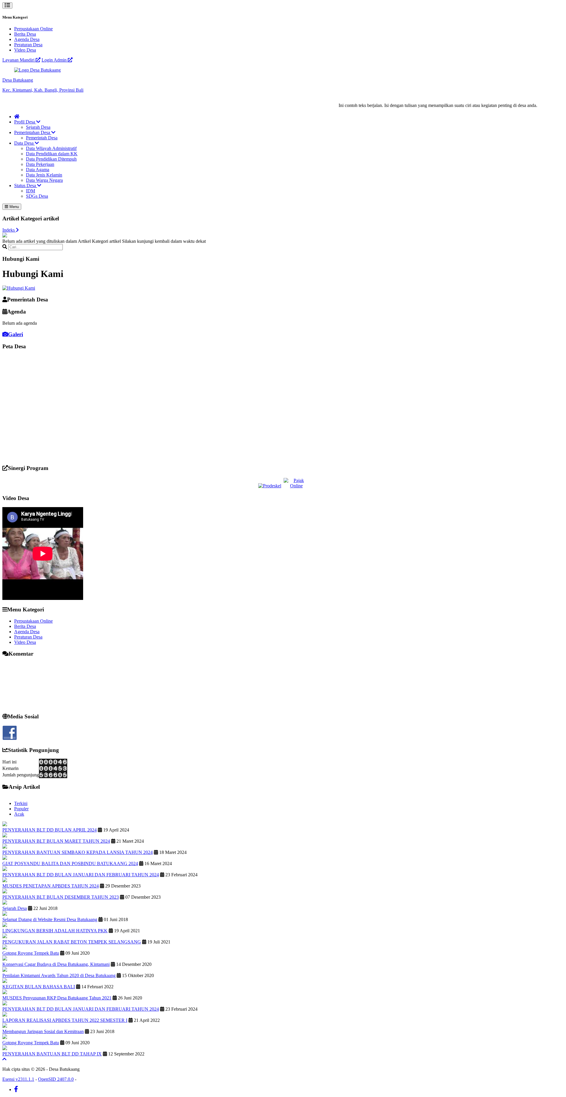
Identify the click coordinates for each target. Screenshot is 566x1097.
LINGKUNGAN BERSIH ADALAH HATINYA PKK (55, 930)
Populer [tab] (21, 808)
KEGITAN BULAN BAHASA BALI (38, 986)
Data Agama (37, 169)
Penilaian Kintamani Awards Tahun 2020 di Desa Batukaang (59, 975)
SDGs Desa (37, 196)
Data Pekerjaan (40, 164)
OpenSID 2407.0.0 (56, 1079)
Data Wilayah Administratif (51, 148)
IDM (30, 190)
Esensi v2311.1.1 (18, 1079)
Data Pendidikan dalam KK (52, 153)
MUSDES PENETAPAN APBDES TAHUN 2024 (50, 885)
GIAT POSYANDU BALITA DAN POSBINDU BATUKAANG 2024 (70, 863)
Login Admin (55, 59)
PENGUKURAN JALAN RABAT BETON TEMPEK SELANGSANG (71, 941)
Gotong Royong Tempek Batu (30, 953)
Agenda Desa (27, 39)
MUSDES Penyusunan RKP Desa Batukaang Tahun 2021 (56, 997)
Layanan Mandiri (19, 59)
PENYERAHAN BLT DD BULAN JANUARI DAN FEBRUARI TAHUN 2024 (80, 874)
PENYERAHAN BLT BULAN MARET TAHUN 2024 (56, 841)
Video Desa (25, 49)
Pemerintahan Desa (32, 132)
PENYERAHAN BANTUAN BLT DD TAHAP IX (52, 1053)
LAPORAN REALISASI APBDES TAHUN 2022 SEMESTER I (64, 1020)
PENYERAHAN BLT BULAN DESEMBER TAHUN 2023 (60, 897)
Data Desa (24, 143)
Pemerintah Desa (41, 137)
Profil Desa (25, 121)
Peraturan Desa (28, 44)
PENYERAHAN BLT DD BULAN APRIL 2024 (49, 829)
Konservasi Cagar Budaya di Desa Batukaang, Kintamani (56, 964)
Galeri (15, 334)
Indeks (9, 229)
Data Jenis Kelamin (44, 174)
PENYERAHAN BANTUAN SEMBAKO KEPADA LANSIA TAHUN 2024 (77, 852)
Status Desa (25, 185)
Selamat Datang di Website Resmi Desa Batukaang (49, 919)
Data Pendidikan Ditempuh (51, 158)
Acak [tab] (19, 813)
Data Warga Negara (44, 180)
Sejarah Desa (38, 127)
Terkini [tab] (20, 803)
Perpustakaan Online (33, 28)
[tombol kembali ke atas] (4, 1059)
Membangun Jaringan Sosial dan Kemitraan (43, 1031)
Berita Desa (25, 34)
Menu (13, 206)
